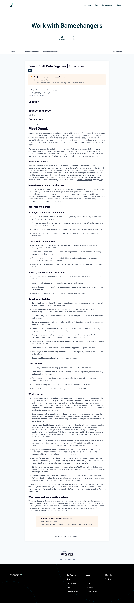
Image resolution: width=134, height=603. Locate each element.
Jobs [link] (88, 575)
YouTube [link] (108, 579)
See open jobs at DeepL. (42, 80)
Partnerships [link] (107, 5)
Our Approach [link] (87, 5)
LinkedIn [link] (108, 575)
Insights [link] (118, 5)
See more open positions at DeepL (67, 536)
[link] (11, 6)
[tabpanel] (67, 319)
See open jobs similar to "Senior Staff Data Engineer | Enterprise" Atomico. (59, 83)
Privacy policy (62, 559)
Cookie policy (72, 559)
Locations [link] (89, 587)
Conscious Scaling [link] (73, 592)
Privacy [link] (88, 583)
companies (31, 52)
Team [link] (97, 5)
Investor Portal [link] (91, 592)
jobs (15, 52)
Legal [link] (88, 579)
